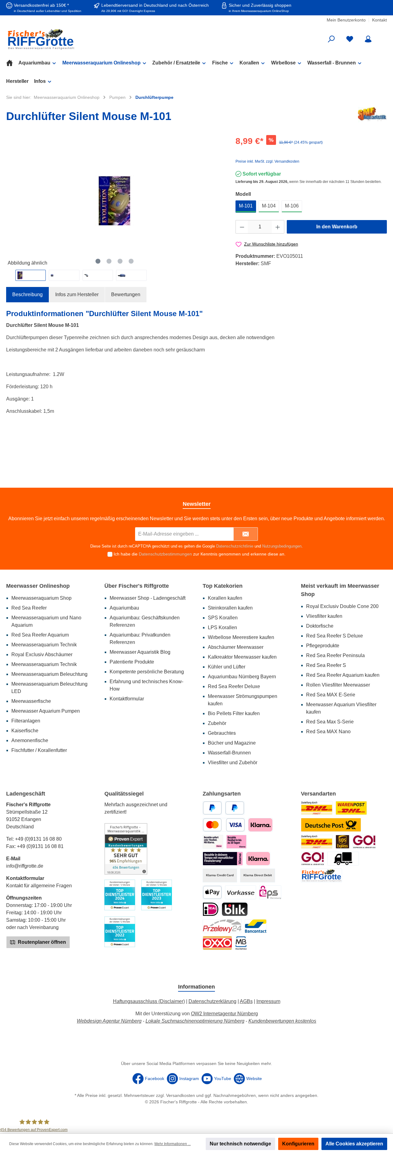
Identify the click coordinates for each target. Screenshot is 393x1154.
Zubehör (217, 723)
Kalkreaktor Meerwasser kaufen (242, 657)
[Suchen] (331, 39)
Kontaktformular (127, 698)
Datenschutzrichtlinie (234, 546)
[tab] (27, 294)
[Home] (12, 63)
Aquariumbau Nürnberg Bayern (242, 676)
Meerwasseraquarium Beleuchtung (49, 674)
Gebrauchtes (222, 733)
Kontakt (379, 19)
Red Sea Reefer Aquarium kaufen (342, 675)
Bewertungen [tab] (125, 294)
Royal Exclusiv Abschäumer (41, 654)
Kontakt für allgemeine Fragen (39, 885)
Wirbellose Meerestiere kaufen (241, 637)
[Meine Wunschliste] (349, 39)
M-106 (292, 205)
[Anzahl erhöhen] (277, 227)
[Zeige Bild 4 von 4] (131, 261)
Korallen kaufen (225, 598)
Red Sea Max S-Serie (330, 721)
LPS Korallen (222, 627)
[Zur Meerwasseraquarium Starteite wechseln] (67, 39)
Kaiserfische (24, 730)
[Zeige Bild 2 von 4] (109, 261)
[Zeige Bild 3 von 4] (120, 261)
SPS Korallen (223, 617)
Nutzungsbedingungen (282, 546)
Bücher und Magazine (232, 742)
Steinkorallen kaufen (230, 607)
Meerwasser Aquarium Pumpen (45, 711)
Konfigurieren (298, 1143)
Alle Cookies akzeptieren (354, 1143)
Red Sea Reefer (29, 607)
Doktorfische (319, 626)
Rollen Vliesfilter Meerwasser (338, 684)
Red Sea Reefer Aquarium (40, 634)
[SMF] (372, 117)
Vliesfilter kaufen (324, 616)
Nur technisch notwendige (240, 1143)
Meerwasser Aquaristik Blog (140, 652)
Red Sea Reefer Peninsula (335, 655)
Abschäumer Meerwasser (235, 647)
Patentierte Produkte (132, 661)
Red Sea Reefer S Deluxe (334, 635)
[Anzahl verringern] (241, 227)
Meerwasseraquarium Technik (44, 644)
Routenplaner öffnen (41, 942)
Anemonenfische (29, 740)
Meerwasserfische (31, 701)
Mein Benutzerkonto (346, 19)
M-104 (269, 205)
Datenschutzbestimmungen (165, 554)
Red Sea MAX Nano (328, 731)
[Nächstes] (218, 201)
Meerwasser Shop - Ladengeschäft (147, 598)
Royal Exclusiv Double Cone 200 (342, 606)
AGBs (246, 1001)
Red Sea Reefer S (326, 665)
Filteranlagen (25, 720)
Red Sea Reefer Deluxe (234, 686)
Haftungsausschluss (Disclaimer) (149, 1001)
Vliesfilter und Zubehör (232, 762)
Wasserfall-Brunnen (229, 752)
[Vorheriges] (10, 201)
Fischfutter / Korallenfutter (39, 750)
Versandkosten (180, 1095)
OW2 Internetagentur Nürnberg (224, 1013)
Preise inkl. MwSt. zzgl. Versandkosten (267, 161)
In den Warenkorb (336, 226)
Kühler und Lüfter (226, 666)
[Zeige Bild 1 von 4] (97, 261)
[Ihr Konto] (368, 39)
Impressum (268, 1001)
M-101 (246, 205)
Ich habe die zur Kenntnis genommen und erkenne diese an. (200, 554)
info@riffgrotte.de (24, 866)
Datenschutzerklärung (212, 1001)
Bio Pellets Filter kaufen (234, 713)
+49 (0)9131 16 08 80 (38, 839)
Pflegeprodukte (322, 645)
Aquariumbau (124, 607)
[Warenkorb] (383, 37)
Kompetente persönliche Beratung (147, 671)
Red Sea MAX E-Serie (330, 694)
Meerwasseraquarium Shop (41, 598)
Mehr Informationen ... (172, 1144)
